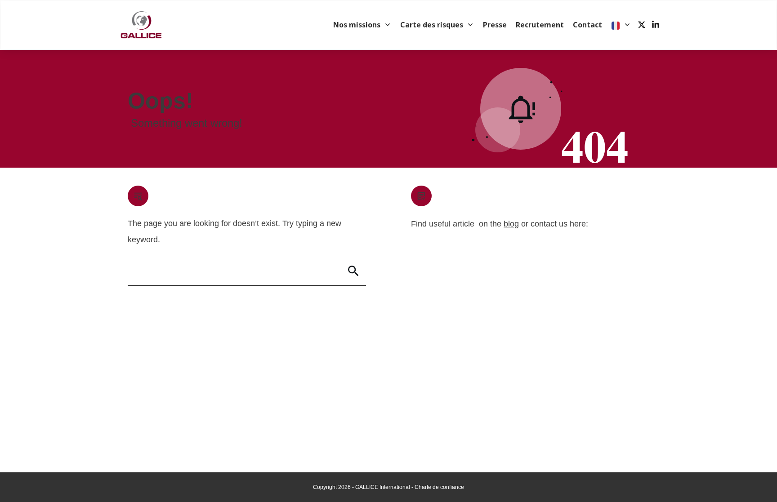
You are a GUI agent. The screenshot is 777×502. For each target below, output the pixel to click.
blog (511, 223)
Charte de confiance (439, 487)
